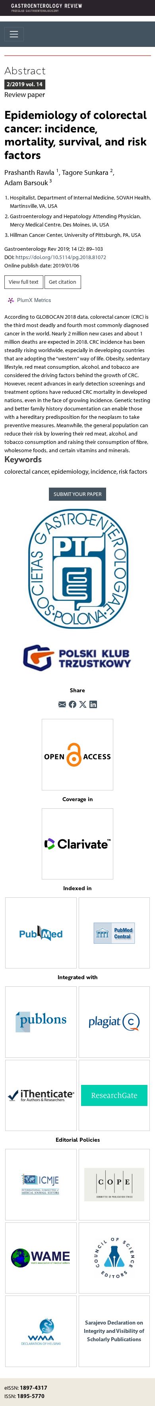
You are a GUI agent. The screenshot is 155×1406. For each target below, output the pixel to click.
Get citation (62, 282)
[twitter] (83, 705)
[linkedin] (93, 705)
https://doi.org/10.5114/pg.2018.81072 (60, 257)
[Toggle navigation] (14, 34)
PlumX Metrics (34, 300)
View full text (24, 282)
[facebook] (72, 705)
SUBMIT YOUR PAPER (78, 494)
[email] (62, 705)
